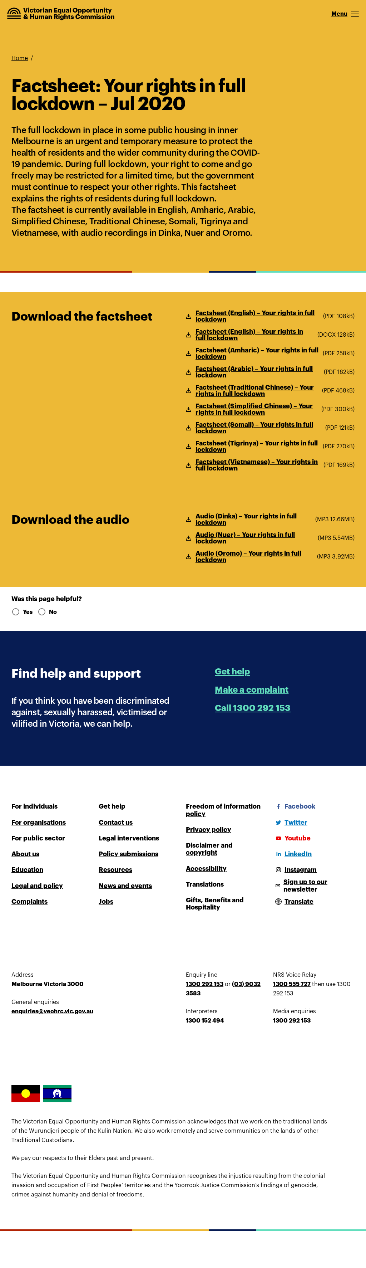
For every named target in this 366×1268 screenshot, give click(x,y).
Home (19, 58)
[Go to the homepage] (60, 14)
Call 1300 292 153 (253, 708)
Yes (27, 612)
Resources (115, 870)
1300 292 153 (204, 984)
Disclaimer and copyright (209, 849)
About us (25, 854)
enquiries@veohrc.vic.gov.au (52, 1011)
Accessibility (206, 868)
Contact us (116, 822)
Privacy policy (208, 829)
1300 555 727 (292, 984)
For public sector (38, 838)
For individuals (34, 806)
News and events (125, 886)
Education (27, 870)
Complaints (29, 901)
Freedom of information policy (223, 810)
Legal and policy (37, 886)
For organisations (38, 822)
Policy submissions (128, 854)
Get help (232, 671)
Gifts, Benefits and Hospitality (215, 904)
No (53, 612)
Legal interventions (129, 838)
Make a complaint (251, 690)
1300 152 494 (205, 1021)
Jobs (106, 901)
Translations (205, 884)
